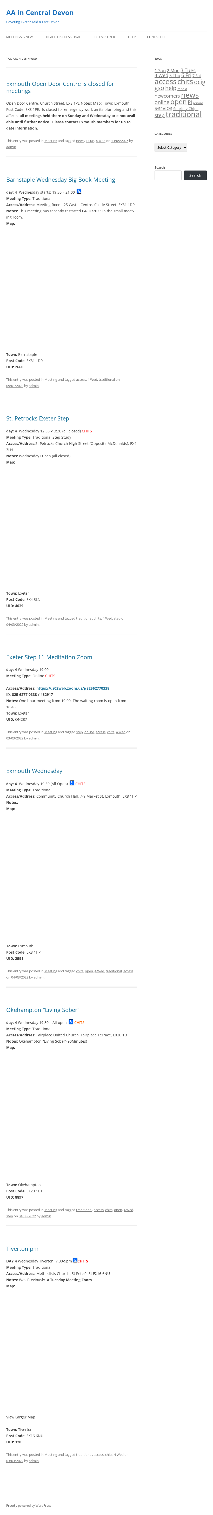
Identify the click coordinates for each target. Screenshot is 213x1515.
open (89, 971)
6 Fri (186, 75)
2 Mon (173, 70)
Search (160, 167)
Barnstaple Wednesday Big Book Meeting (60, 179)
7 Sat (196, 75)
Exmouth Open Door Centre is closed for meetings (60, 87)
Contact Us (157, 37)
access (81, 379)
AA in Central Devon (40, 12)
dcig (199, 82)
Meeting (50, 140)
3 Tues (188, 70)
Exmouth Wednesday (34, 771)
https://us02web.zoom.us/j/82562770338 (72, 688)
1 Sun (90, 140)
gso (159, 88)
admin (11, 147)
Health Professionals (64, 37)
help (170, 88)
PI (190, 102)
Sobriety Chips (185, 108)
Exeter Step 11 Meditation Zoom (49, 657)
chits (97, 618)
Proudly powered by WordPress (28, 1505)
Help (132, 37)
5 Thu (174, 75)
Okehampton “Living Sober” (42, 1010)
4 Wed (100, 140)
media (182, 88)
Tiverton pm (22, 1248)
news (80, 140)
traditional (107, 379)
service (163, 108)
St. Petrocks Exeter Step (37, 418)
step (117, 618)
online (89, 732)
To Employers (105, 37)
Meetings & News (20, 37)
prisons (198, 103)
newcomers (167, 96)
